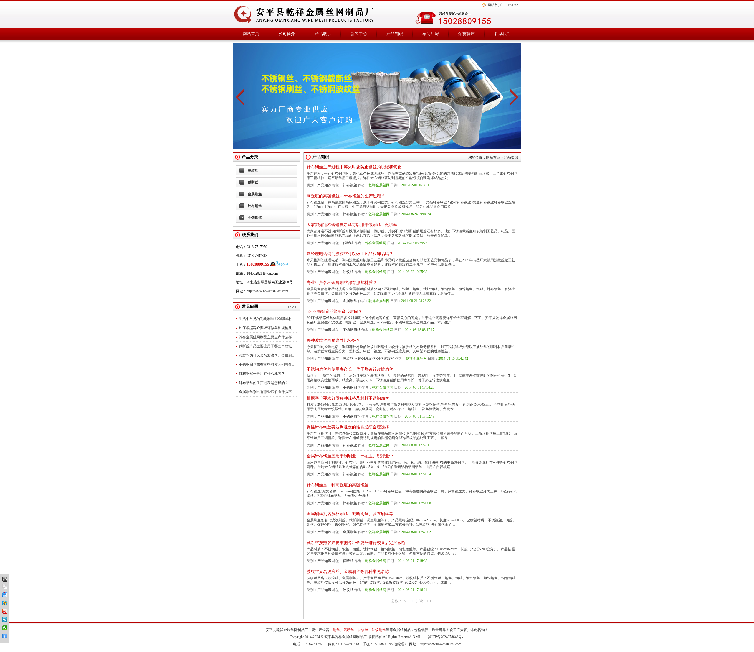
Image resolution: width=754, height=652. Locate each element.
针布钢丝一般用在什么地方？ (262, 374)
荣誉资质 (466, 34)
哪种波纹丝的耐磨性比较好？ (333, 340)
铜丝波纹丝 (385, 359)
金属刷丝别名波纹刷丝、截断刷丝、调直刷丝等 (350, 514)
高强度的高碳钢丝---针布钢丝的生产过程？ (346, 196)
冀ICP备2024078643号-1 (446, 637)
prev (240, 97)
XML (417, 637)
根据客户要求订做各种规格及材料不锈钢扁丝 (348, 398)
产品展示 (323, 34)
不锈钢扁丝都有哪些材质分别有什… (267, 364)
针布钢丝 (255, 206)
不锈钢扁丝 (352, 330)
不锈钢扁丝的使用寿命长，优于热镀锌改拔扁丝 (350, 369)
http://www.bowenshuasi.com (267, 291)
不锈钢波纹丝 (365, 359)
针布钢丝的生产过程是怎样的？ (263, 383)
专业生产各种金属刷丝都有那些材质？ (342, 282)
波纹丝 (253, 170)
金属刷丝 (255, 194)
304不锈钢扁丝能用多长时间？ (334, 311)
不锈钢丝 (255, 218)
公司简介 (287, 34)
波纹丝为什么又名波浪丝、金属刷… (267, 355)
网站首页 (494, 5)
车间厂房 (430, 34)
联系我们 (502, 34)
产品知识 (394, 34)
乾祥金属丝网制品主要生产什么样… (267, 337)
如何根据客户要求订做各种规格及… (267, 328)
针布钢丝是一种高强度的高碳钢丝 (337, 485)
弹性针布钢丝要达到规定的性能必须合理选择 (348, 427)
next (514, 97)
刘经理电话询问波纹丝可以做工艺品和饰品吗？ (350, 254)
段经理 (282, 264)
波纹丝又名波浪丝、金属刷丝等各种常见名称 (348, 571)
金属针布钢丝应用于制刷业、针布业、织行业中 (350, 456)
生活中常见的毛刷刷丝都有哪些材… (267, 319)
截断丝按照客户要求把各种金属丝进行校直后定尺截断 (356, 543)
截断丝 (253, 182)
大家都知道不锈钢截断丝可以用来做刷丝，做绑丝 (352, 225)
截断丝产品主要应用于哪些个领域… (267, 346)
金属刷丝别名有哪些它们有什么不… (267, 392)
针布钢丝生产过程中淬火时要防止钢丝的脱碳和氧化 (354, 167)
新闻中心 (358, 34)
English (513, 5)
